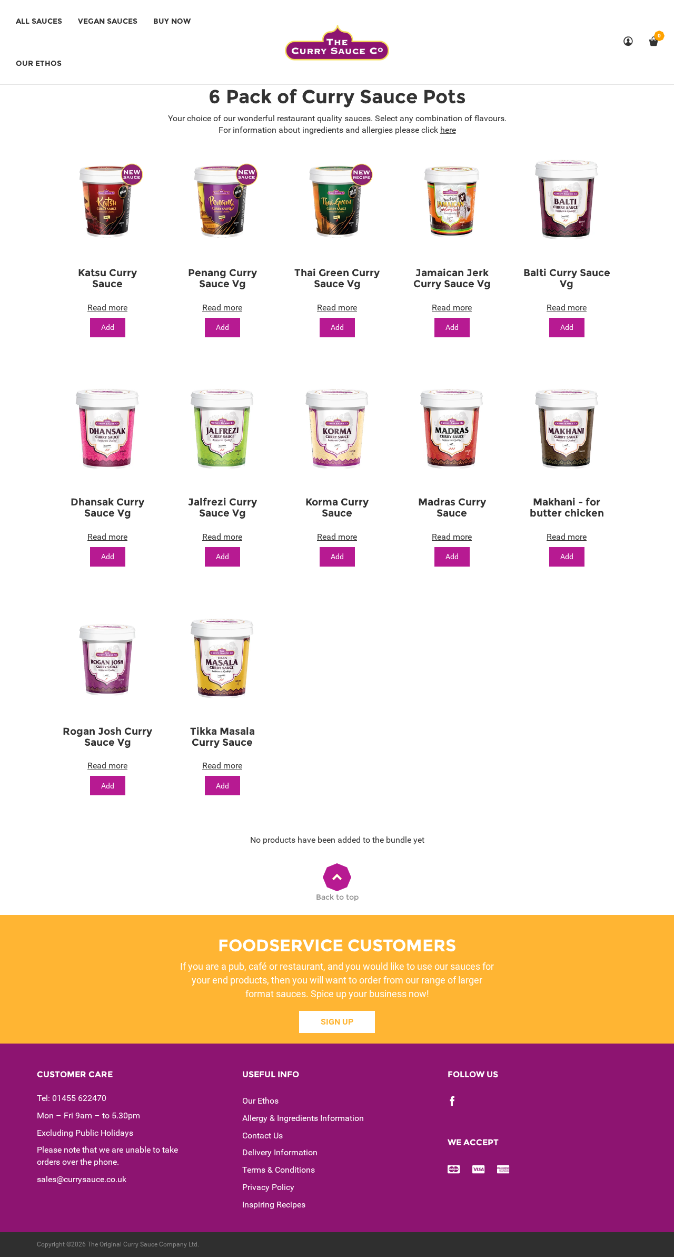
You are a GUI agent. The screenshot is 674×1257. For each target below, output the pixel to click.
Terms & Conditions (278, 1170)
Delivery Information (280, 1152)
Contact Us (262, 1136)
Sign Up (337, 1022)
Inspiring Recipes (273, 1205)
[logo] (337, 42)
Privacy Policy (268, 1187)
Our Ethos (260, 1101)
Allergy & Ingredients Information (303, 1118)
